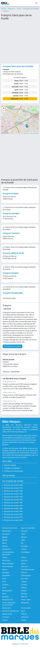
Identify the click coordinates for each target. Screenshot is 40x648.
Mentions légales (10, 465)
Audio (23, 534)
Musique (24, 594)
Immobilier (6, 575)
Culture (23, 557)
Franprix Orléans (11, 193)
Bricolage (24, 546)
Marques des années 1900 (13, 485)
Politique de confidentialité (13, 471)
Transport (5, 617)
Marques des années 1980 (13, 508)
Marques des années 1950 (13, 500)
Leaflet (26, 133)
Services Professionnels (10, 611)
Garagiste (5, 572)
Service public (26, 608)
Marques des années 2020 (13, 520)
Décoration (6, 560)
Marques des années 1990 (13, 511)
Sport (23, 611)
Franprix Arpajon (11, 273)
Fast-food (24, 566)
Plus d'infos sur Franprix (12, 346)
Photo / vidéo (26, 600)
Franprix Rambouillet (13, 293)
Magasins (11, 9)
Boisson (5, 546)
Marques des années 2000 (13, 514)
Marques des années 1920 (13, 491)
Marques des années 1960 (13, 503)
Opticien (24, 597)
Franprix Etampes (11, 213)
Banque (24, 537)
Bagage (5, 537)
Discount (24, 560)
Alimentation (6, 531)
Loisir (4, 588)
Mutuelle (5, 597)
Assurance (6, 534)
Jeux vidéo (24, 578)
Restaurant (25, 603)
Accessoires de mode (9, 528)
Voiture (4, 620)
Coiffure (24, 549)
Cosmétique (25, 552)
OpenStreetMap (34, 133)
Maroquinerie (7, 591)
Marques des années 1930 (13, 494)
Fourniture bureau (27, 569)
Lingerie (24, 581)
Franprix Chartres (11, 233)
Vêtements (25, 617)
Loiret (19, 9)
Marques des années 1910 (13, 488)
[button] (27, 126)
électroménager (8, 563)
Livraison (5, 585)
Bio (22, 543)
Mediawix (15, 644)
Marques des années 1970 (13, 505)
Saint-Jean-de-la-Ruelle (31, 9)
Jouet (4, 581)
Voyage (23, 620)
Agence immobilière (28, 528)
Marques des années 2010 (13, 517)
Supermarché (7, 614)
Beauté (4, 540)
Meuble (23, 591)
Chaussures (6, 549)
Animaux (24, 531)
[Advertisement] (20, 41)
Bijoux (4, 543)
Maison (23, 588)
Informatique (26, 575)
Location (24, 585)
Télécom (24, 614)
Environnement (7, 566)
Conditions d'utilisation (12, 468)
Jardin (4, 578)
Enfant (23, 563)
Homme (24, 572)
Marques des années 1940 (13, 497)
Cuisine (4, 557)
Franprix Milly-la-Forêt (13, 253)
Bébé (23, 540)
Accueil (3, 9)
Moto (4, 594)
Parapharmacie (7, 600)
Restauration (6, 608)
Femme (4, 569)
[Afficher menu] (36, 3)
